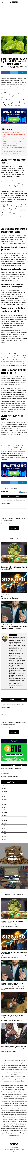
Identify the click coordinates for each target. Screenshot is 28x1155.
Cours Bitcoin (3, 788)
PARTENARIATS (14, 1147)
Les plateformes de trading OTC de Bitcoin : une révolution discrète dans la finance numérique (13, 1047)
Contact (22, 1149)
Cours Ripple (3, 804)
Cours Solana (3, 794)
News (17, 67)
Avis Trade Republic (5, 773)
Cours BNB (3, 796)
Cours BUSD (3, 836)
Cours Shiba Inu (4, 802)
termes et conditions (15, 524)
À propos (6, 1149)
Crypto (12, 67)
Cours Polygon (4, 812)
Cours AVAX (3, 810)
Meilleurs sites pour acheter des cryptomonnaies (11, 768)
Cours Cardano (4, 807)
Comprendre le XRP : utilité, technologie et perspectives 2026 (14, 568)
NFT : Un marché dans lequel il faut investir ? (10, 776)
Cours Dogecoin (4, 799)
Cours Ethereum (4, 791)
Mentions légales (14, 1149)
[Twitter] (14, 72)
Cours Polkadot (4, 818)
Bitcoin (7, 488)
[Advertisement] (14, 19)
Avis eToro (3, 771)
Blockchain (14, 488)
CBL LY (14, 1151)
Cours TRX (3, 826)
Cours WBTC (3, 839)
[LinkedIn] (12, 688)
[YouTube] (16, 1144)
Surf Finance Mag (9, 66)
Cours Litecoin (4, 823)
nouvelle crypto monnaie (13, 235)
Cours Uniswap (4, 820)
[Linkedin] (22, 72)
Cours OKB (3, 828)
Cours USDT (3, 831)
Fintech (21, 488)
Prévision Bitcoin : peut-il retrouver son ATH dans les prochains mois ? (13, 598)
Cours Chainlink (4, 815)
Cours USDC (3, 834)
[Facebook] (5, 72)
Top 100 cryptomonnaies (6, 785)
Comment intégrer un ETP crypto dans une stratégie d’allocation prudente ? (12, 1016)
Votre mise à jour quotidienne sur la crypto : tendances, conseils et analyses (14, 628)
